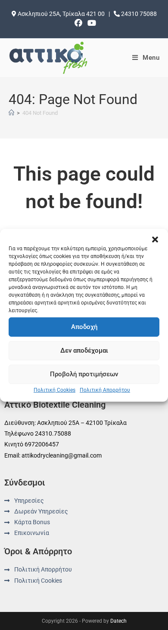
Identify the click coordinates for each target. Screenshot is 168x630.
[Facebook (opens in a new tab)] (78, 23)
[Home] (11, 113)
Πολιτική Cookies (54, 390)
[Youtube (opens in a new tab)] (90, 23)
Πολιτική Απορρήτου (105, 390)
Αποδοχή (84, 327)
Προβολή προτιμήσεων (84, 374)
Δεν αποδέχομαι (84, 350)
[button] (155, 239)
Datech (118, 621)
